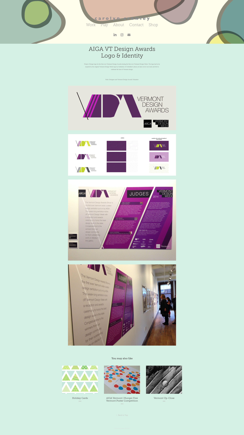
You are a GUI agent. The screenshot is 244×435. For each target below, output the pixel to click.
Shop (153, 25)
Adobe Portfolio (125, 428)
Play (104, 25)
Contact (136, 25)
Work (91, 25)
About (118, 25)
